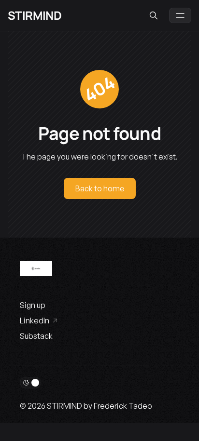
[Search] (153, 15)
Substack (36, 336)
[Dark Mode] (30, 382)
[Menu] (180, 15)
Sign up (32, 305)
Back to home (99, 188)
